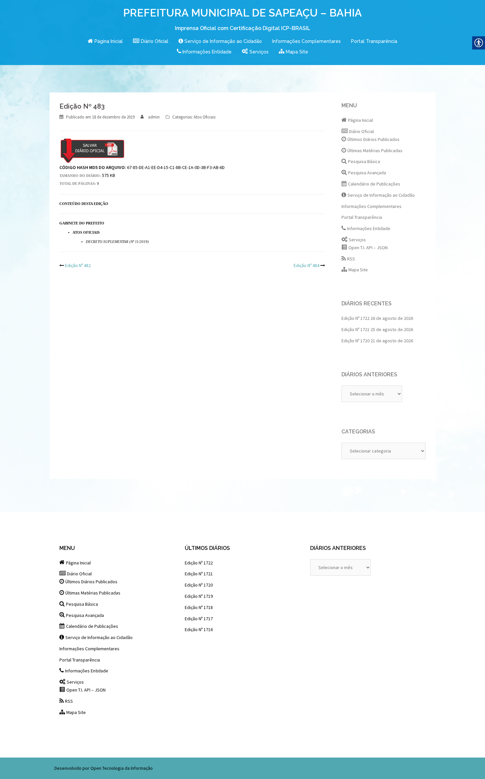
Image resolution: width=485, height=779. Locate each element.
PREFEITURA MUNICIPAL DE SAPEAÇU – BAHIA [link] (242, 13)
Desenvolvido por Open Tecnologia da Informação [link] (103, 768)
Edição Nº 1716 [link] (199, 629)
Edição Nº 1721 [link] (355, 329)
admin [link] (154, 117)
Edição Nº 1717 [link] (199, 619)
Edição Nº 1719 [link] (199, 596)
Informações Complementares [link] (306, 41)
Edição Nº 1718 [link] (199, 607)
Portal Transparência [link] (374, 41)
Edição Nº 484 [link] (306, 265)
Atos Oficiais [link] (204, 117)
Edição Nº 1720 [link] (355, 341)
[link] (105, 42)
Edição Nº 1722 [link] (355, 318)
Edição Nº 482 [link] (78, 265)
